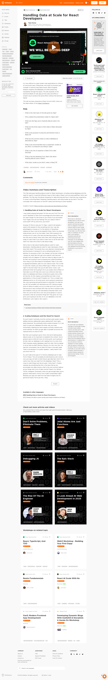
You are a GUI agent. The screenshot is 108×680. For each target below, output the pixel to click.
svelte (78, 640)
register (32, 182)
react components (7, 67)
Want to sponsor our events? (99, 81)
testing (4, 71)
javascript (41, 484)
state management (62, 447)
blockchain (64, 566)
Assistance (38, 650)
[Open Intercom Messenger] (104, 676)
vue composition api (39, 640)
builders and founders (77, 484)
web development (34, 167)
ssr (74, 640)
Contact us (21, 658)
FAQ (61, 2)
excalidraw (49, 167)
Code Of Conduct (57, 658)
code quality (6, 62)
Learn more (79, 71)
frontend (11, 58)
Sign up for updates (99, 301)
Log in (94, 2)
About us (20, 653)
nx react (78, 603)
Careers (20, 656)
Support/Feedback (69, 2)
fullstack (70, 640)
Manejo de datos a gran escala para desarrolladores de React (50, 206)
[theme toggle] (87, 3)
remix (25, 447)
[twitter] (96, 13)
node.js (13, 60)
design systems (6, 75)
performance (6, 64)
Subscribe (8, 95)
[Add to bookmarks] (49, 418)
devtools (45, 566)
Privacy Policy (56, 656)
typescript (38, 566)
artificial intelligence (39, 522)
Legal (54, 650)
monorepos (71, 603)
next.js (11, 51)
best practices (31, 447)
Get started (74, 105)
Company (21, 650)
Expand (55, 383)
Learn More (37, 56)
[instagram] (99, 13)
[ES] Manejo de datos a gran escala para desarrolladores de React (44, 397)
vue (46, 640)
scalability (26, 167)
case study (34, 484)
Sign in (27, 182)
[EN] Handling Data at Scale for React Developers (39, 395)
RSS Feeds (38, 658)
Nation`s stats (79, 2)
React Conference (43, 103)
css (11, 69)
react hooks (5, 69)
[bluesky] (104, 13)
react (59, 484)
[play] (53, 47)
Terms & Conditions (57, 653)
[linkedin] (93, 13)
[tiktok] (102, 13)
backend (43, 167)
